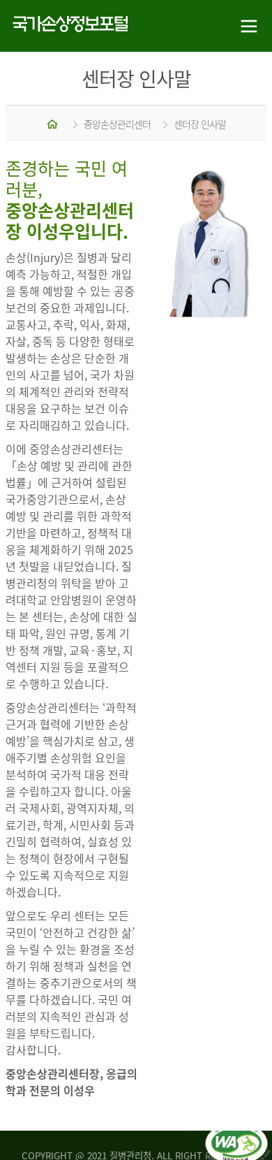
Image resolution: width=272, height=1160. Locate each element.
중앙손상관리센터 (117, 124)
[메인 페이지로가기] (53, 124)
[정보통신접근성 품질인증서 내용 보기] (237, 1130)
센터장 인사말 (200, 124)
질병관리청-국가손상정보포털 (68, 26)
